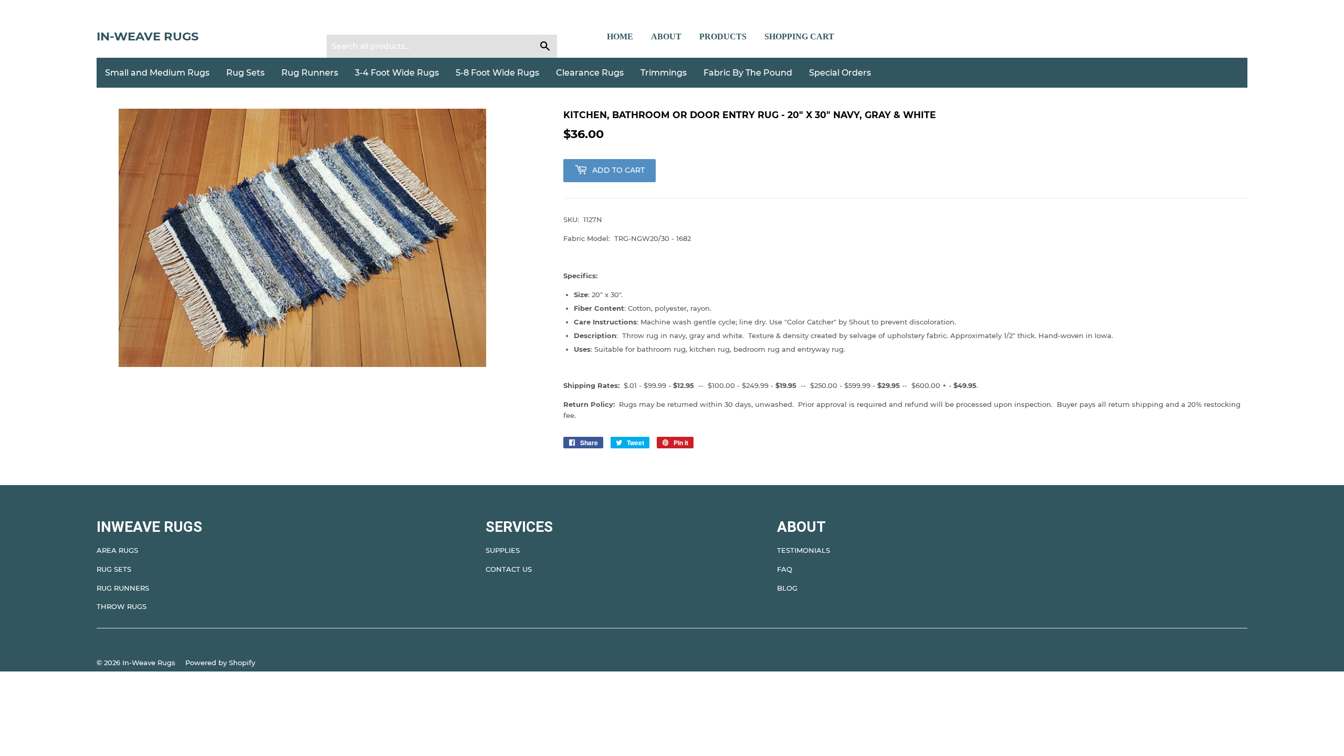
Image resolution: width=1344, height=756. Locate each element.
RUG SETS (114, 569)
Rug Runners (309, 73)
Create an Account (399, 21)
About (666, 36)
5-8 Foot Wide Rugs (497, 73)
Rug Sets (245, 73)
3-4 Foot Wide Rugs (397, 73)
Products (723, 36)
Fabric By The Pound (748, 73)
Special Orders (840, 73)
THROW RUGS (121, 606)
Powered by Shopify (220, 662)
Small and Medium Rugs (157, 73)
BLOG (787, 588)
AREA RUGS (117, 550)
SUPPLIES (503, 550)
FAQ (784, 569)
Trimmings (663, 73)
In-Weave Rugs (147, 36)
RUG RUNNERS (123, 588)
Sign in (344, 21)
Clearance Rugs (590, 73)
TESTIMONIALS (803, 550)
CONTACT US (509, 569)
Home (620, 36)
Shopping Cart (799, 36)
